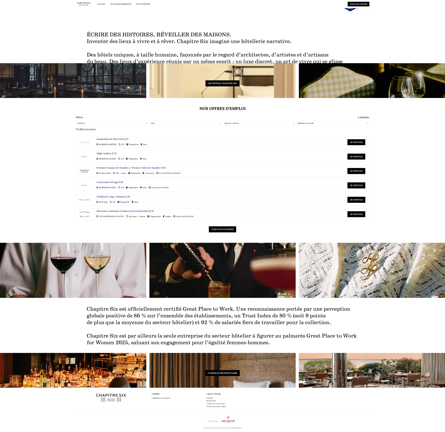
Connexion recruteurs (216, 404)
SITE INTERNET (143, 4)
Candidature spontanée (161, 398)
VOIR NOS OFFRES (358, 4)
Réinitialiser (364, 117)
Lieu (152, 123)
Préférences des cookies (216, 406)
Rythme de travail (305, 123)
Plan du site (211, 401)
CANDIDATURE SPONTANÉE (222, 373)
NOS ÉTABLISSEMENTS (120, 4)
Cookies (210, 398)
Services (81, 123)
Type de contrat (231, 123)
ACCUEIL (101, 4)
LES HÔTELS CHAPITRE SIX (222, 83)
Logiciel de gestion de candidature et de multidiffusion (222, 428)
